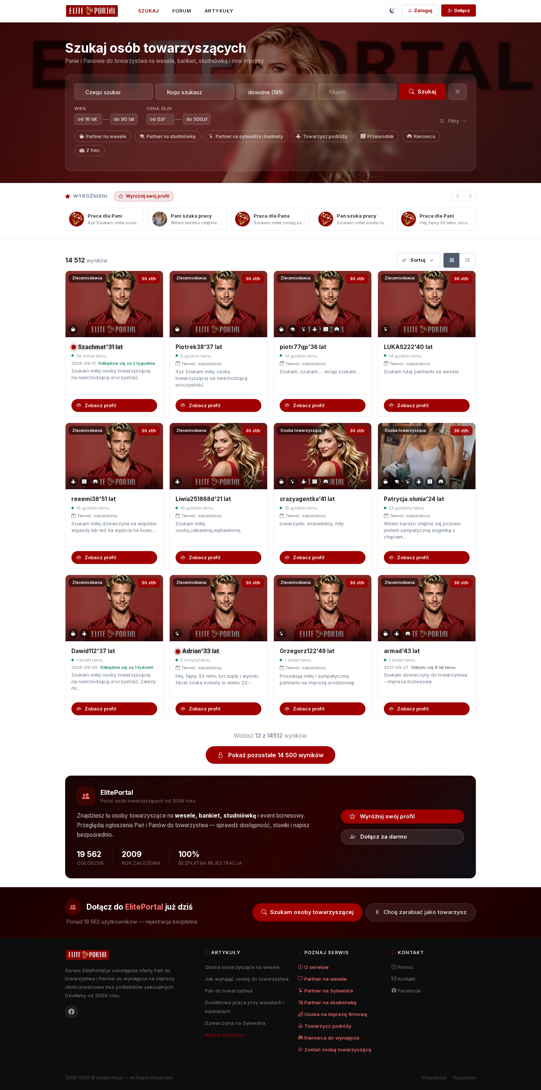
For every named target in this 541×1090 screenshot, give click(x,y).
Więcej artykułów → (228, 1035)
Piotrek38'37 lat (199, 346)
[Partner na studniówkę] (292, 329)
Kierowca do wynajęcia (331, 1038)
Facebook (409, 991)
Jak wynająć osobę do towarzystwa (247, 979)
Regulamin (464, 1077)
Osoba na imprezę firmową (335, 1014)
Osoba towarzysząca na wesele (242, 967)
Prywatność (434, 1077)
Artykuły (219, 11)
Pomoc (406, 967)
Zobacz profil (100, 405)
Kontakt (406, 979)
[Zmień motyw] (392, 10)
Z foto (93, 150)
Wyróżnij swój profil (147, 196)
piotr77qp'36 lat (303, 346)
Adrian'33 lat (200, 651)
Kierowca (424, 136)
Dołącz (462, 10)
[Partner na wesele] (73, 329)
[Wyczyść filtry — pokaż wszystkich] (458, 92)
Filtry (453, 121)
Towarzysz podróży (325, 136)
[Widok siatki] (451, 260)
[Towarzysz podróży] (314, 329)
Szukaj (148, 11)
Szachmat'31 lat (100, 346)
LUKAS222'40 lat (408, 346)
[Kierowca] (337, 329)
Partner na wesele (106, 136)
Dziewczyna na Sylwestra (235, 1023)
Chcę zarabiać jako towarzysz (425, 912)
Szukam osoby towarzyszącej (312, 912)
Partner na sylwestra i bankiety (249, 136)
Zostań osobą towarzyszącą (337, 1049)
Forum (181, 11)
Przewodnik (380, 136)
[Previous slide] (457, 196)
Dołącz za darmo (383, 836)
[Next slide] (470, 196)
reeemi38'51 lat (93, 498)
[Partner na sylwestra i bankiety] (303, 329)
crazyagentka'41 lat (307, 498)
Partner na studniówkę (171, 136)
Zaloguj (423, 10)
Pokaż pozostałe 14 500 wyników (275, 755)
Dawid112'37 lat (93, 651)
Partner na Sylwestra (328, 991)
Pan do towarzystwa (228, 991)
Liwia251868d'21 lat (203, 498)
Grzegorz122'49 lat (307, 651)
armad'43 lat (402, 651)
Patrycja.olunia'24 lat (414, 498)
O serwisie (316, 967)
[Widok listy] (467, 260)
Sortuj (417, 260)
